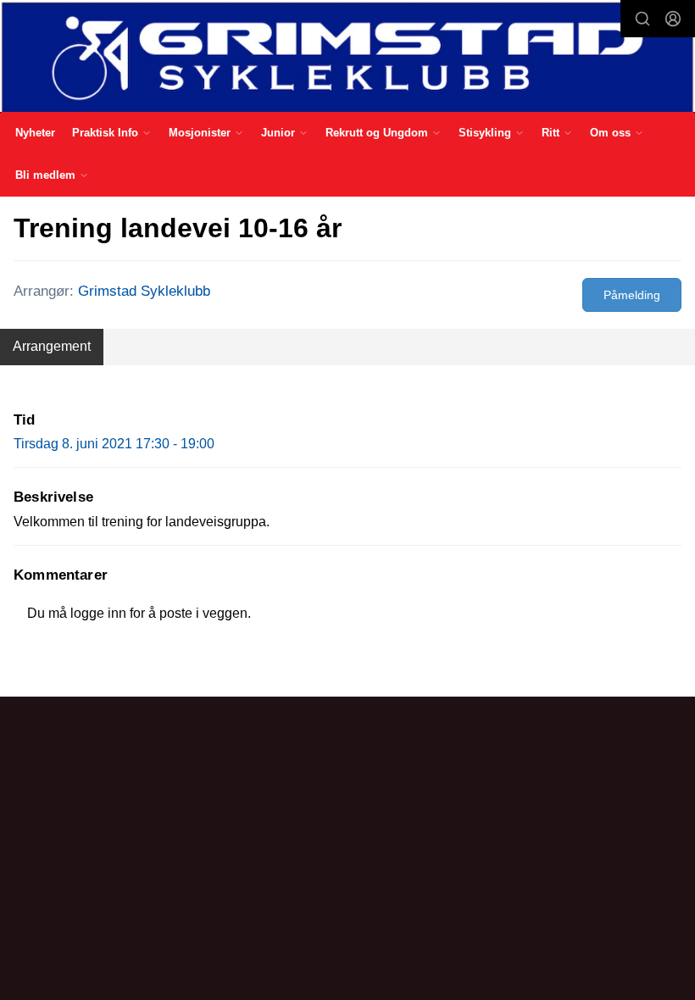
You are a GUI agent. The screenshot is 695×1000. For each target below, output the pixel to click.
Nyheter (35, 132)
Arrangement (52, 346)
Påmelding (631, 295)
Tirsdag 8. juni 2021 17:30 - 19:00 (114, 443)
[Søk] (642, 18)
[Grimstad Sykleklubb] (347, 57)
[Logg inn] (673, 18)
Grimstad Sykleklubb (144, 291)
